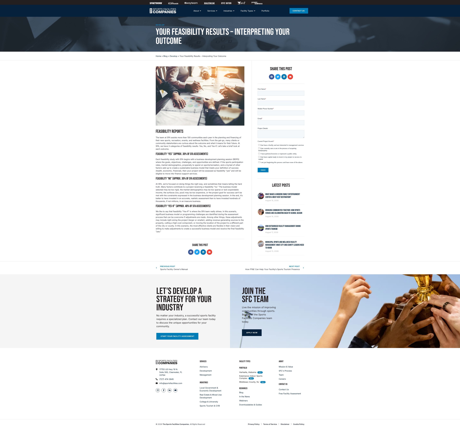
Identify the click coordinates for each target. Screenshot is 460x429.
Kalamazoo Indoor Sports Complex (250, 377)
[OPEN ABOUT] (200, 10)
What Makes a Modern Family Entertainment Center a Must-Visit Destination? (282, 196)
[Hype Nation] (226, 3)
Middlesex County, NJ (249, 382)
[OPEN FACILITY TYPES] (255, 10)
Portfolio (243, 367)
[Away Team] (191, 3)
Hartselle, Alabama (247, 372)
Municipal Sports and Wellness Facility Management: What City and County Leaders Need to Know (284, 245)
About (281, 361)
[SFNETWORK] (156, 3)
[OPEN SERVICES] (217, 10)
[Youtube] (175, 390)
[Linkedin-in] (169, 390)
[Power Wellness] (257, 3)
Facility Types (244, 361)
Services (203, 361)
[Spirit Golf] (241, 3)
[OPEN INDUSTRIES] (234, 10)
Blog (165, 56)
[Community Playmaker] (173, 3)
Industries (204, 382)
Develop (160, 25)
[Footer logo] (166, 362)
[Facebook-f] (164, 390)
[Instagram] (158, 390)
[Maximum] (209, 3)
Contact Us (283, 384)
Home (158, 56)
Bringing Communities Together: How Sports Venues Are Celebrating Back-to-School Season (283, 211)
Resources (243, 388)
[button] (190, 252)
